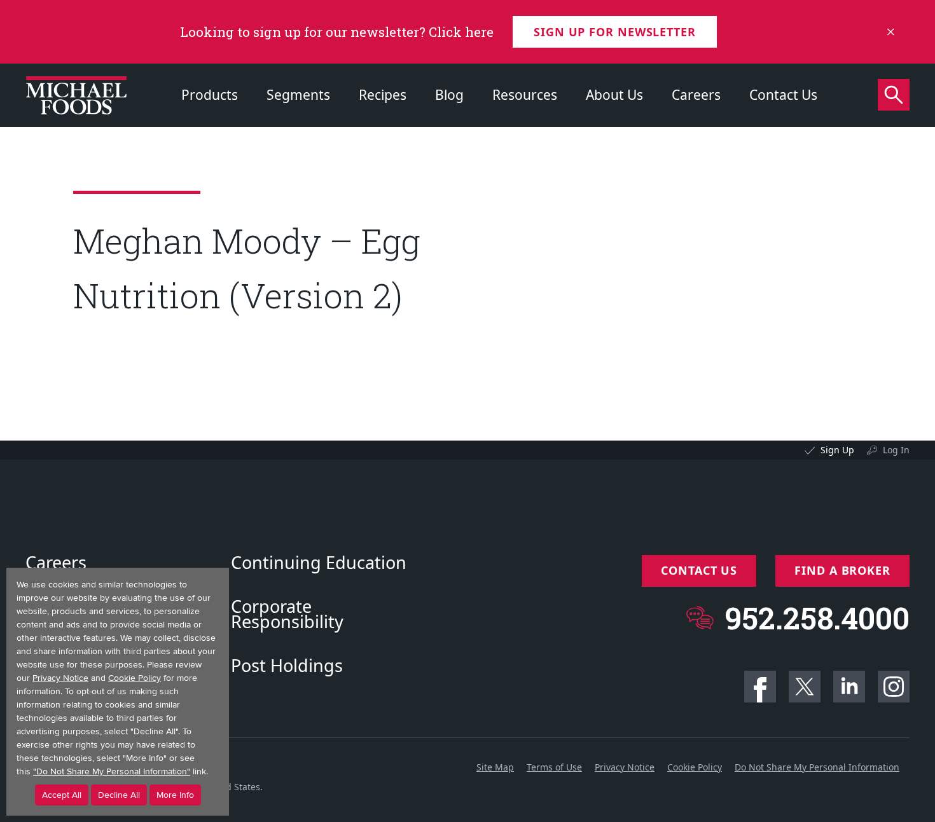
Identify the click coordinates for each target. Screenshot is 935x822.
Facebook (760, 686)
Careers (696, 95)
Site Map (495, 767)
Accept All (61, 795)
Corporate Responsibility (287, 614)
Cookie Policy (694, 767)
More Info (175, 795)
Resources (524, 95)
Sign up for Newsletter (615, 31)
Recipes (382, 95)
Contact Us (783, 95)
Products (209, 95)
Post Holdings (287, 665)
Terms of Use (554, 767)
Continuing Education (318, 562)
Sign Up (837, 450)
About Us (614, 95)
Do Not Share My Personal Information (817, 767)
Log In (896, 450)
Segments (298, 95)
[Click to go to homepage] (76, 95)
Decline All (119, 795)
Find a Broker (842, 570)
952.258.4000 (817, 617)
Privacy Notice (624, 767)
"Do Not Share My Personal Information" (111, 771)
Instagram (894, 686)
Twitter (805, 686)
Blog (449, 95)
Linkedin (849, 686)
